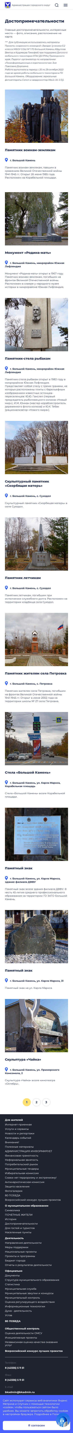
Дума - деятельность (18, 1310)
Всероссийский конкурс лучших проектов (33, 1199)
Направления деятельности (23, 1242)
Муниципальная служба (20, 1288)
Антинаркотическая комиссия (24, 1182)
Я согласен (36, 1425)
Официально (13, 1270)
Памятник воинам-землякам (30, 150)
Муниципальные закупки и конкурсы (29, 1293)
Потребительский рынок (21, 1164)
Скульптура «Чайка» (23, 1059)
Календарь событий (18, 1137)
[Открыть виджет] (63, 1420)
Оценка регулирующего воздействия (30, 1302)
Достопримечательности (21, 1223)
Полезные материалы (19, 1146)
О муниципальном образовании (26, 1205)
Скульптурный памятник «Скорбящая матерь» (27, 484)
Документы (12, 1275)
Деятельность (14, 1238)
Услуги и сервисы (17, 1129)
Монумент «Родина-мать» (28, 253)
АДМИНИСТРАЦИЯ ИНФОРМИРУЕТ (28, 1151)
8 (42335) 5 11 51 (14, 1367)
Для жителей (14, 1120)
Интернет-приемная (18, 1124)
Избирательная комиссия (22, 1173)
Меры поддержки (16, 1247)
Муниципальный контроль (22, 1297)
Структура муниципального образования (32, 1280)
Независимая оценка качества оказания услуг (31, 1343)
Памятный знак (18, 868)
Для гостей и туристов (20, 1228)
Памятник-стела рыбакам (27, 359)
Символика (12, 1210)
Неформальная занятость (21, 1159)
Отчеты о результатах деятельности (28, 1265)
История (10, 1219)
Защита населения (17, 1186)
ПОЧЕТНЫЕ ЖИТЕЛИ (19, 1214)
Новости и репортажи (19, 1133)
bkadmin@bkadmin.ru (20, 1392)
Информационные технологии (25, 1306)
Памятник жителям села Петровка (35, 673)
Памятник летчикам (23, 578)
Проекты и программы (20, 1256)
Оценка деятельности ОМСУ (23, 1333)
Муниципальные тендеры (22, 1168)
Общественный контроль (22, 1328)
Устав (8, 1315)
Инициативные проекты (21, 1337)
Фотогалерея (13, 1191)
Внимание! (12, 1142)
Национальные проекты (21, 1251)
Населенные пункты (18, 1232)
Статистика (12, 1284)
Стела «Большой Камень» (27, 772)
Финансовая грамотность (21, 1155)
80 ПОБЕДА (12, 1195)
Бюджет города (15, 1260)
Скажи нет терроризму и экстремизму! (31, 1177)
